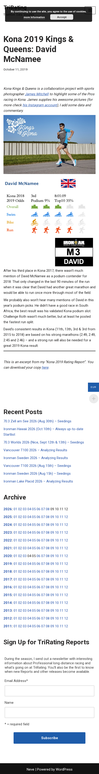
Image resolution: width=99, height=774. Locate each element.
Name (9, 703)
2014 (7, 603)
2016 (7, 587)
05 (34, 509)
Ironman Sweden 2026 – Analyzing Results (35, 458)
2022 (7, 540)
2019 (7, 564)
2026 (7, 509)
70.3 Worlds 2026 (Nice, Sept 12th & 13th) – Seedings (43, 442)
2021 (7, 548)
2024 (7, 525)
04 (29, 509)
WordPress (64, 769)
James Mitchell (37, 94)
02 (20, 509)
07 (43, 509)
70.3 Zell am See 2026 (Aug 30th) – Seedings (37, 421)
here (45, 367)
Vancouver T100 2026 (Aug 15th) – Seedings (37, 466)
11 (61, 517)
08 (48, 509)
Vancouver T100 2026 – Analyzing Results (35, 450)
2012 (7, 618)
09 (52, 517)
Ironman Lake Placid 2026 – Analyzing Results (38, 481)
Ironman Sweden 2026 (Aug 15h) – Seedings (37, 473)
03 (24, 509)
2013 (7, 611)
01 (15, 509)
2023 (7, 532)
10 (57, 517)
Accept (62, 17)
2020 (7, 556)
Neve (30, 769)
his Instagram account (40, 105)
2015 (7, 595)
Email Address (16, 681)
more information (34, 17)
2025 (7, 517)
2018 (7, 571)
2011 (7, 626)
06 (38, 509)
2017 (7, 579)
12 (66, 517)
